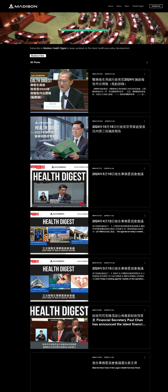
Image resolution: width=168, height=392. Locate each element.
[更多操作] (145, 74)
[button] (147, 62)
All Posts (35, 62)
